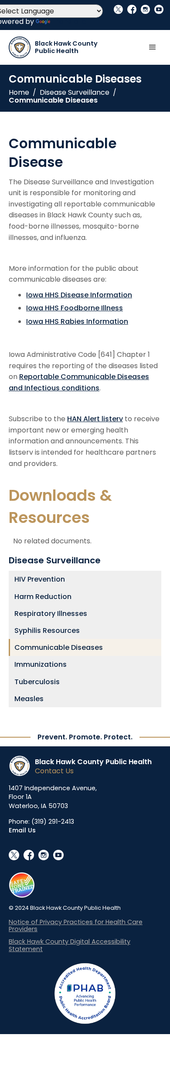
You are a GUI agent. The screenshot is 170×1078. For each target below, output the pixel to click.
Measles (29, 699)
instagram (145, 9)
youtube (158, 9)
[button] (152, 47)
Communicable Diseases (53, 100)
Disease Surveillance (74, 92)
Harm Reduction (42, 597)
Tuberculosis (37, 682)
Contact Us (54, 771)
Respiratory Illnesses (50, 614)
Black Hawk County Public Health (93, 762)
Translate (69, 22)
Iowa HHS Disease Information (79, 295)
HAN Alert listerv (95, 419)
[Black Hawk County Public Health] (22, 766)
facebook (131, 9)
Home (19, 92)
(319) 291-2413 (52, 821)
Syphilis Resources (47, 630)
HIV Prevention (39, 579)
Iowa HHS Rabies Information (77, 321)
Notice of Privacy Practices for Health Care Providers (76, 925)
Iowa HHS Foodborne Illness (74, 308)
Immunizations (40, 664)
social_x (118, 9)
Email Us (22, 830)
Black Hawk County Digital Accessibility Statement (69, 945)
